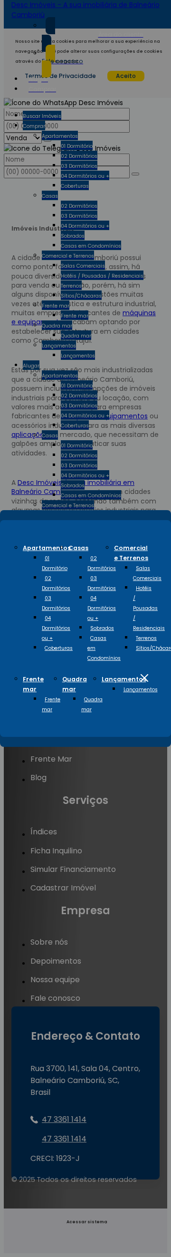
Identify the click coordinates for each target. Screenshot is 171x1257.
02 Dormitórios (56, 583)
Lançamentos (124, 679)
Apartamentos (47, 548)
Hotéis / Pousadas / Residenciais (149, 608)
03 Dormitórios (56, 603)
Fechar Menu (144, 678)
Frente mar (51, 704)
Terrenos (146, 638)
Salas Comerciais (147, 573)
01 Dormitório (54, 563)
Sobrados (102, 628)
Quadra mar (92, 704)
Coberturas (59, 648)
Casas (78, 548)
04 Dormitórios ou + (56, 628)
